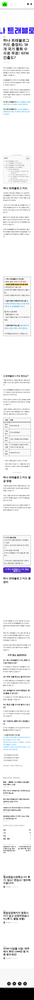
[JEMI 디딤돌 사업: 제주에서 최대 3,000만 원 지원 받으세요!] (17, 935)
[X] (9, 770)
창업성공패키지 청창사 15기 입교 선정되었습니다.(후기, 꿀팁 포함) (16, 915)
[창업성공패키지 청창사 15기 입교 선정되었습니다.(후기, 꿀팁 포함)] (17, 899)
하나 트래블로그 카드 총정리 (14, 167)
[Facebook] (5, 770)
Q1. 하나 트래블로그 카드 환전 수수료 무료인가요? (19, 172)
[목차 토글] (27, 158)
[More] (27, 770)
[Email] (18, 770)
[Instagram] (14, 984)
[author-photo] (4, 887)
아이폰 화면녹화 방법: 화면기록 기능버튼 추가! (24, 848)
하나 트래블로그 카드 (12, 161)
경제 (4, 36)
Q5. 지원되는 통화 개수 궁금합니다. (19, 181)
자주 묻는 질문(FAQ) (13, 169)
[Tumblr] (22, 770)
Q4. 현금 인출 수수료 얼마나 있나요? (19, 179)
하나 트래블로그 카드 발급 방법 (15, 165)
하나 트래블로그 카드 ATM (11, 755)
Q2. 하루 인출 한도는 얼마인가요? (19, 174)
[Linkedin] (14, 770)
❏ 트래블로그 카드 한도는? (15, 163)
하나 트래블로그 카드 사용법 (11, 757)
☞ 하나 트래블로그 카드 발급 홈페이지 (17, 570)
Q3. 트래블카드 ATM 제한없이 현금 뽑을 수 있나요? (20, 177)
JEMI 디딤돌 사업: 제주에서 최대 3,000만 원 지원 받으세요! (16, 951)
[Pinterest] (20, 984)
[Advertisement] (17, 135)
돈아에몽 (8, 887)
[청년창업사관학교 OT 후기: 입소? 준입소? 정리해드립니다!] (17, 864)
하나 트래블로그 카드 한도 (10, 760)
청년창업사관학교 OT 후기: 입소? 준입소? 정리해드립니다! (17, 880)
